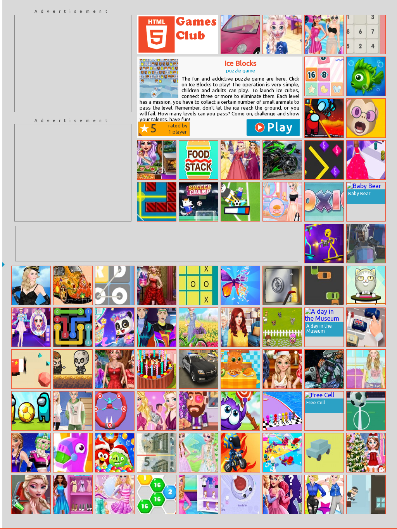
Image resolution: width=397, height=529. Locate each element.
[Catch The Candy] (240, 411)
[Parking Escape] (366, 327)
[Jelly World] (282, 452)
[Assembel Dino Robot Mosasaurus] (324, 369)
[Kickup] (366, 411)
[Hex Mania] (156, 494)
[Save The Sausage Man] (115, 411)
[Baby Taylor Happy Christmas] (366, 452)
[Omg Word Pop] (115, 285)
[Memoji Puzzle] (366, 118)
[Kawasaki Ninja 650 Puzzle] (282, 160)
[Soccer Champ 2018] (198, 202)
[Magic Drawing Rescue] (115, 327)
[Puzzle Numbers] (366, 34)
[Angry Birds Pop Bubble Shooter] (115, 452)
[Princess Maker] (282, 494)
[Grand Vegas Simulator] (198, 369)
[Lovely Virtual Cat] (240, 369)
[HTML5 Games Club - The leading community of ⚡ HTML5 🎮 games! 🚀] (177, 34)
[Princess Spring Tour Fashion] (198, 452)
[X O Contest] (198, 285)
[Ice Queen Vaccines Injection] (31, 494)
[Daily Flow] (73, 327)
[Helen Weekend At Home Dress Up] (366, 369)
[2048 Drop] (324, 76)
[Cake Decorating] (156, 369)
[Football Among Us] (31, 411)
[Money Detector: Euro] (156, 452)
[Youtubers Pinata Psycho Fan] (198, 411)
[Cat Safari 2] (282, 327)
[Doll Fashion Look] (115, 369)
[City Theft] (366, 494)
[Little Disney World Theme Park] (240, 160)
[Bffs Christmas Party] (282, 369)
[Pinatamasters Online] (73, 452)
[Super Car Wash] (240, 34)
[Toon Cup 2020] (240, 202)
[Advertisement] (73, 63)
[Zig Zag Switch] (324, 160)
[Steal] (282, 285)
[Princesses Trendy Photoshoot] (324, 494)
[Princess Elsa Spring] (198, 327)
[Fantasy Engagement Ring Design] (282, 202)
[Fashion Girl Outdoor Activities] (156, 160)
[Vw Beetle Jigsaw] (73, 285)
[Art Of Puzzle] (240, 285)
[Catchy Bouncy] (366, 285)
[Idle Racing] (324, 452)
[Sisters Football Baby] (31, 452)
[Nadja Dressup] (156, 285)
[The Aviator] (31, 369)
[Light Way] (156, 202)
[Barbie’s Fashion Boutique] (115, 494)
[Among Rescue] (324, 118)
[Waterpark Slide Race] (282, 411)
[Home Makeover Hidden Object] (240, 327)
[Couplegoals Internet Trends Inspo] (73, 411)
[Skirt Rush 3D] (366, 160)
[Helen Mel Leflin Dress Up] (31, 285)
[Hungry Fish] (366, 76)
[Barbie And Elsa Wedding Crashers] (156, 411)
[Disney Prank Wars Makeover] (282, 34)
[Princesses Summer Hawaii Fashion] (324, 34)
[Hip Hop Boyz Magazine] (156, 327)
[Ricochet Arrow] (73, 369)
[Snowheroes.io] (240, 494)
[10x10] (324, 202)
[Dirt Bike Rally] (240, 452)
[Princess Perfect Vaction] (198, 494)
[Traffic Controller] (324, 285)
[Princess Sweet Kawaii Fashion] (31, 327)
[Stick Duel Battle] (324, 243)
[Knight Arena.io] (366, 243)
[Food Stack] (198, 160)
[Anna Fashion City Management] (73, 494)
